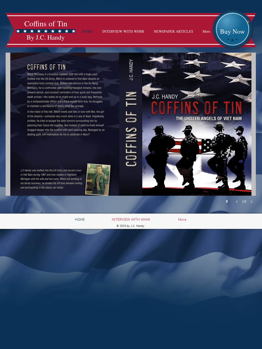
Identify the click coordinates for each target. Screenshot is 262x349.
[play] (227, 200)
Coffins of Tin (45, 23)
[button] (248, 21)
